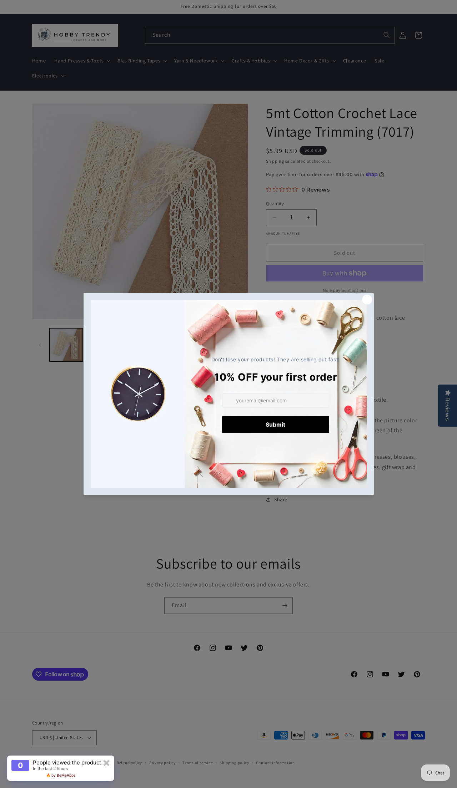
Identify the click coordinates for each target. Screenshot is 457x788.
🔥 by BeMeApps (60, 775)
